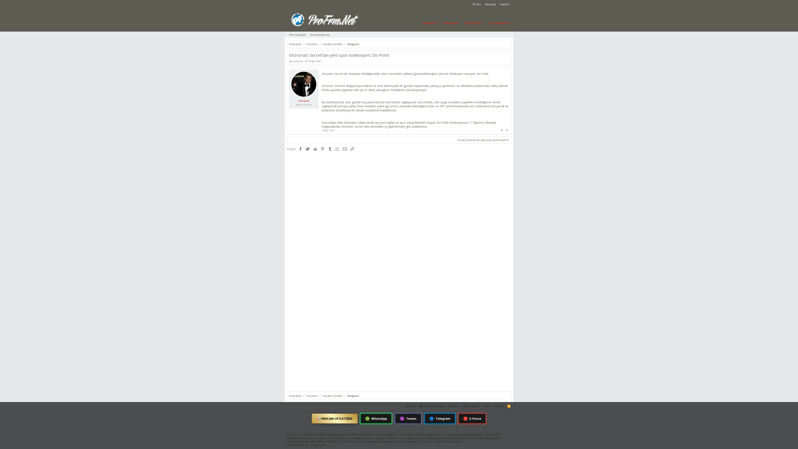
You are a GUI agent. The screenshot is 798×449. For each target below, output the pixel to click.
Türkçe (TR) (429, 406)
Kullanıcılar (499, 23)
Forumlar (451, 23)
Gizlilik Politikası (470, 406)
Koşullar (453, 406)
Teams (408, 418)
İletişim (441, 406)
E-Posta (472, 418)
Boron (413, 406)
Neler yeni (473, 23)
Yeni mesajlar (297, 35)
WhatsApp (376, 418)
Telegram (439, 418)
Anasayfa (429, 23)
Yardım (486, 406)
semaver (297, 61)
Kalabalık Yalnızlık (298, 445)
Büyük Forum (318, 445)
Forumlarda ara (320, 35)
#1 (507, 130)
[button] (484, 23)
